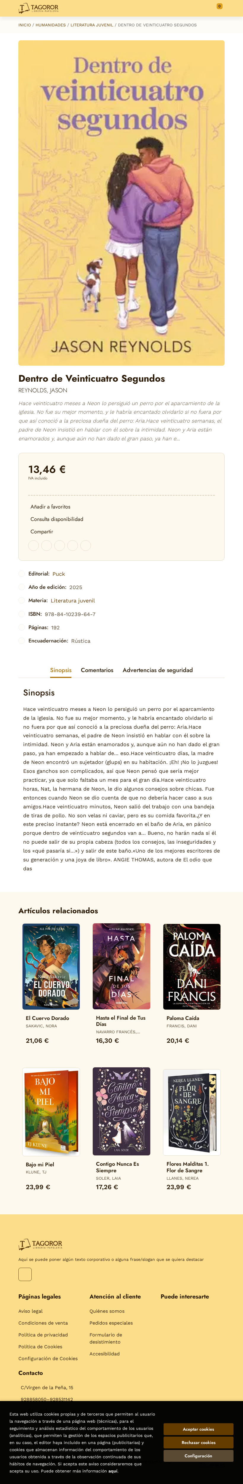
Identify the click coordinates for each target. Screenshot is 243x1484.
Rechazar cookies (198, 1442)
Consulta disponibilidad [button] (57, 519)
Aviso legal (30, 1311)
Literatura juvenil (92, 25)
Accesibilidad (104, 1354)
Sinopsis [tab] (60, 670)
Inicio (24, 25)
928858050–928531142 (47, 1399)
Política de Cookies (40, 1346)
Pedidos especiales (111, 1323)
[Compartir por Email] (72, 545)
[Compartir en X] (46, 545)
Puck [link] (58, 574)
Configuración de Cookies (48, 1358)
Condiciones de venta (43, 1323)
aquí (112, 1471)
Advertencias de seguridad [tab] (158, 670)
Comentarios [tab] (97, 670)
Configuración (198, 1456)
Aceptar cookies (198, 1429)
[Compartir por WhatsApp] (59, 545)
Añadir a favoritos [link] (50, 507)
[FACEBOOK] (25, 1274)
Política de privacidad (43, 1335)
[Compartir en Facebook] (33, 545)
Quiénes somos (106, 1311)
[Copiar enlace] (85, 545)
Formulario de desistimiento (105, 1338)
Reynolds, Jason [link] (42, 390)
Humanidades (51, 25)
